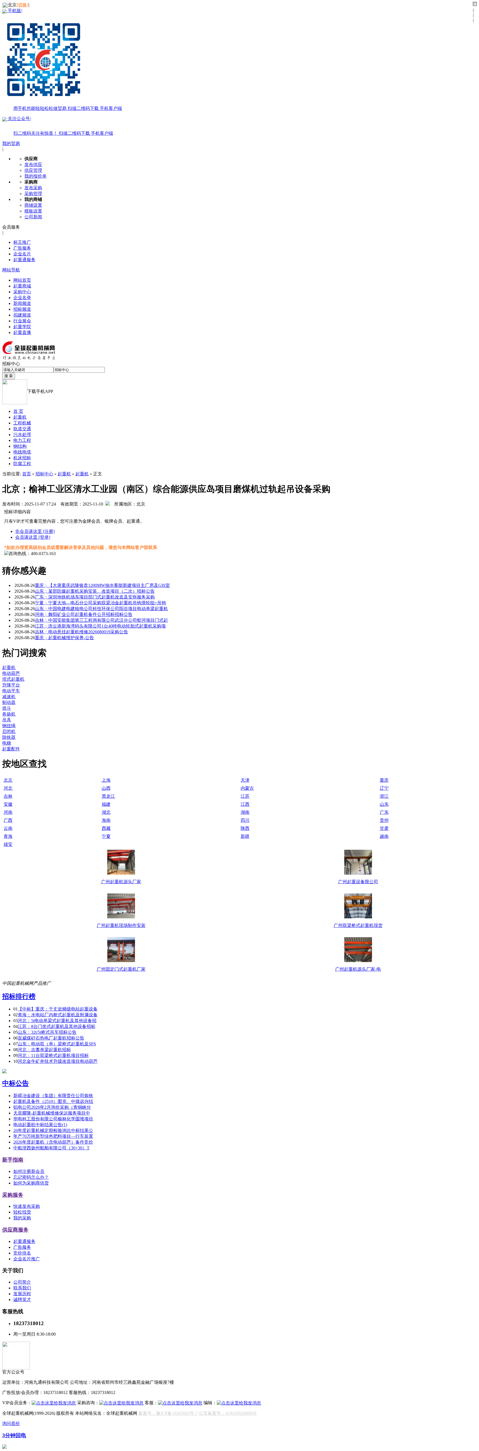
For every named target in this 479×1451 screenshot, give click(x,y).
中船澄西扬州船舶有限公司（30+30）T (51, 1148)
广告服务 (22, 248)
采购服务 (12, 1195)
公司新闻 (33, 216)
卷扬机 (9, 714)
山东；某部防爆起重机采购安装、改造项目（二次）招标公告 (95, 591)
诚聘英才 (22, 1299)
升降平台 (11, 685)
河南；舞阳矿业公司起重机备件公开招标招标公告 (84, 614)
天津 (245, 780)
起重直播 (22, 332)
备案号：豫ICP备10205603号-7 (168, 1413)
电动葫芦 (11, 673)
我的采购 (22, 1218)
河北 (8, 788)
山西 (106, 788)
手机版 (64, 59)
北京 (8, 780)
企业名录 (22, 297)
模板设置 (33, 211)
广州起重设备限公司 (358, 881)
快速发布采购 (26, 1206)
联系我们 (22, 1288)
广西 (8, 820)
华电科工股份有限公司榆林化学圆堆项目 (53, 1118)
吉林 (8, 796)
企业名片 (22, 254)
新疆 (245, 836)
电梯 (6, 743)
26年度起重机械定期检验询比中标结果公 (53, 1130)
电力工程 (22, 440)
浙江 (384, 796)
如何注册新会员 (28, 1171)
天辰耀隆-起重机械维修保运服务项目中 (51, 1113)
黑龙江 (108, 796)
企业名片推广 (26, 1258)
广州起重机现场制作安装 (121, 925)
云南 (8, 828)
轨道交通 (22, 428)
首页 (26, 473)
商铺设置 (33, 205)
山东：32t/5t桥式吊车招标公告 (47, 1032)
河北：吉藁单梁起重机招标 (44, 1049)
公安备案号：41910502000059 (227, 1413)
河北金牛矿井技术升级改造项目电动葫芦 (58, 1061)
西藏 (106, 828)
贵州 (384, 820)
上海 (106, 780)
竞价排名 (22, 1253)
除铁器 (9, 737)
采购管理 (33, 193)
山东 (384, 804)
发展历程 (22, 1293)
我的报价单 (35, 176)
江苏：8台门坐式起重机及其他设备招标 (56, 1026)
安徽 (8, 804)
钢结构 (20, 446)
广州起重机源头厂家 (121, 881)
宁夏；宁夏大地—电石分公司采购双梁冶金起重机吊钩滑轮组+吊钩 (100, 602)
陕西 (245, 828)
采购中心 (22, 291)
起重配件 (11, 749)
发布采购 (33, 187)
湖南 (245, 812)
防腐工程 (22, 463)
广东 (384, 812)
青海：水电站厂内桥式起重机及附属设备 (58, 1014)
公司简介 (22, 1282)
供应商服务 (15, 1230)
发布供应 (33, 164)
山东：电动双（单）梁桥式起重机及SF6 (57, 1043)
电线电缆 (22, 452)
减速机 (9, 696)
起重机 (20, 417)
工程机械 (22, 423)
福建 (106, 804)
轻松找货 (22, 1212)
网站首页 (22, 280)
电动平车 (11, 690)
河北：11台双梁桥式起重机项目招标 (53, 1055)
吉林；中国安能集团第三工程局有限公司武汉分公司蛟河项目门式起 (101, 620)
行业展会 (22, 320)
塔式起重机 (13, 679)
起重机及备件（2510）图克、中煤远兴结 (53, 1101)
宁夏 (106, 836)
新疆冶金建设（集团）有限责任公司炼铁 (53, 1095)
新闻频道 (22, 303)
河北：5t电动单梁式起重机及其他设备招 (57, 1020)
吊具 (6, 719)
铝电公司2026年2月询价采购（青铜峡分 (52, 1107)
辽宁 (384, 788)
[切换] (22, 4)
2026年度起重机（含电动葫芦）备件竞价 (53, 1142)
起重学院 (22, 326)
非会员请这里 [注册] (35, 531)
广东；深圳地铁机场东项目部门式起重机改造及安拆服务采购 (95, 597)
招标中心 (44, 473)
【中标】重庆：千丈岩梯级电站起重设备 (58, 1009)
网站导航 (11, 270)
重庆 (384, 780)
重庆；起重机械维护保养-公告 (64, 637)
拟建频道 (22, 315)
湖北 (106, 812)
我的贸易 (11, 143)
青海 (8, 836)
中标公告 (15, 1083)
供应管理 (33, 170)
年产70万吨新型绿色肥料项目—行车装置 (53, 1136)
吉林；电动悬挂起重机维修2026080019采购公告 (81, 631)
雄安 (8, 844)
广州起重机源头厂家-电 (358, 969)
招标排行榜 (18, 996)
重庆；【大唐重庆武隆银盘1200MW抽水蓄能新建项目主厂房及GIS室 (102, 585)
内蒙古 (247, 788)
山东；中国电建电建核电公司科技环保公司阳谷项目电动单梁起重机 (101, 608)
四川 (245, 820)
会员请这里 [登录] (32, 537)
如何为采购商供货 (31, 1183)
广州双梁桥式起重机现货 (358, 925)
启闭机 (9, 731)
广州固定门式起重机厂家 (121, 969)
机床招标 (22, 457)
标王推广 (22, 242)
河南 (8, 812)
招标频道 (22, 309)
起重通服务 (24, 259)
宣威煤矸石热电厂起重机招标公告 (51, 1038)
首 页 (18, 411)
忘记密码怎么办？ (31, 1177)
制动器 (9, 702)
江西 (245, 804)
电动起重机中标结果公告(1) (40, 1124)
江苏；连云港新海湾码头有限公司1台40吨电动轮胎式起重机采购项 (100, 626)
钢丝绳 (9, 725)
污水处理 (22, 434)
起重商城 (22, 286)
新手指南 (12, 1160)
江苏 (245, 796)
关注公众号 (60, 126)
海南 (106, 820)
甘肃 (384, 828)
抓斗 (6, 708)
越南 (384, 836)
